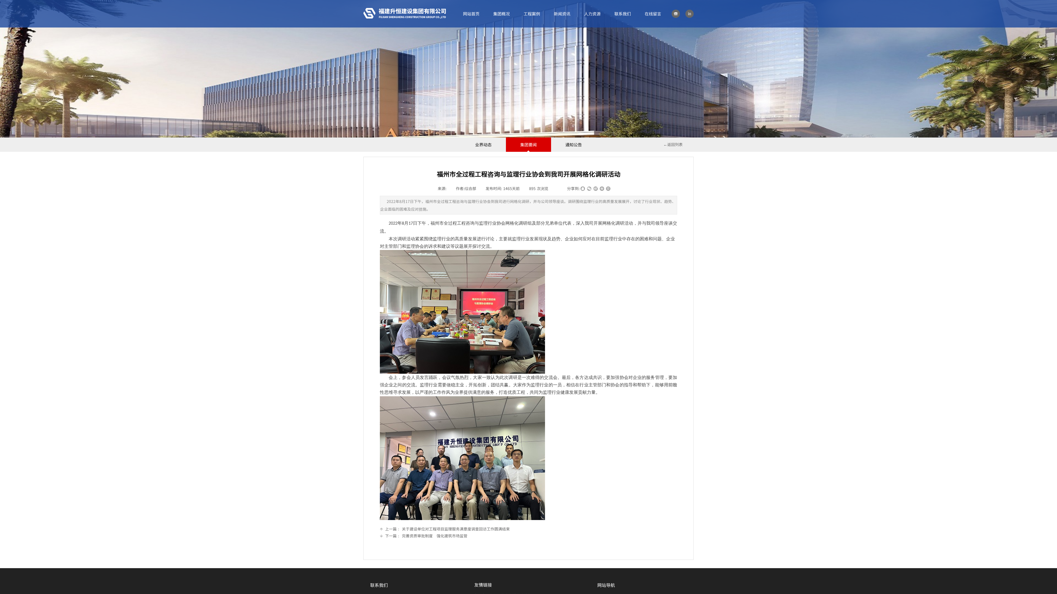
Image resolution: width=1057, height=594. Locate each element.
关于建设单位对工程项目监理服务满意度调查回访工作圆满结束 (447, 529)
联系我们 (622, 13)
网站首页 (471, 13)
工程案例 (532, 13)
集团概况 (501, 13)
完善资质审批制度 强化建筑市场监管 (426, 535)
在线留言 (653, 13)
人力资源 (592, 13)
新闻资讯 (562, 13)
